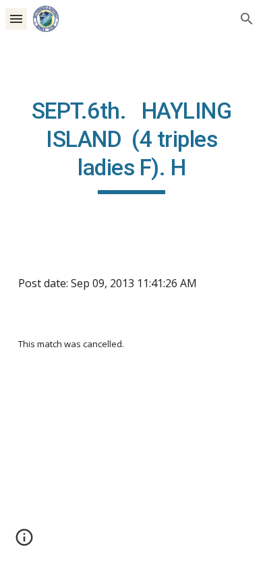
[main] (131, 146)
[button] (16, 18)
